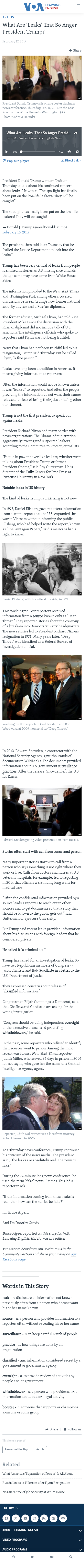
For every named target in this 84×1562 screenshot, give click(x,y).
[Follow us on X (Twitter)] (16, 1518)
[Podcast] (53, 1518)
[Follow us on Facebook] (6, 1518)
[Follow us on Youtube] (25, 1518)
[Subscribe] (63, 1518)
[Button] (75, 50)
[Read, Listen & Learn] (13, 1557)
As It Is (8, 17)
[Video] (33, 1557)
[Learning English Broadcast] (52, 1557)
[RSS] (44, 1518)
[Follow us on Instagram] (35, 1518)
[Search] (71, 1557)
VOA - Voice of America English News (36, 138)
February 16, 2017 (15, 232)
